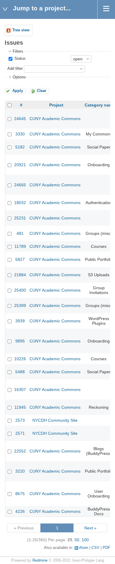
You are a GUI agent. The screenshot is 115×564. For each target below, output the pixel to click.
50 (77, 539)
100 (85, 539)
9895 (20, 341)
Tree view (20, 30)
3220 (20, 471)
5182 (20, 147)
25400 (20, 290)
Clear (41, 91)
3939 (20, 321)
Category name (100, 105)
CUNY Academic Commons (54, 118)
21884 (20, 274)
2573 (20, 420)
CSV (95, 548)
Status (19, 58)
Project (56, 105)
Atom (83, 548)
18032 (20, 202)
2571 (20, 433)
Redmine (39, 560)
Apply (17, 91)
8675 (20, 493)
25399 (20, 305)
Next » (90, 528)
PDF (106, 548)
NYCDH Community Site (55, 420)
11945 (20, 407)
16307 (20, 389)
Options (19, 77)
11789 (20, 246)
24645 (20, 118)
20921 (20, 164)
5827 (20, 259)
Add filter (15, 69)
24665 (20, 184)
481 (20, 233)
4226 (20, 511)
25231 (20, 218)
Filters (18, 51)
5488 (20, 371)
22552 (20, 451)
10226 (20, 358)
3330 (20, 134)
